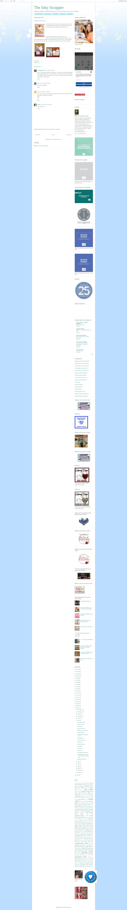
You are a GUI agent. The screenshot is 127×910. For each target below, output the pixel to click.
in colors (84, 818)
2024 (77, 673)
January (79, 772)
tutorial (80, 860)
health (87, 814)
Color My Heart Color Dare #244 (82, 365)
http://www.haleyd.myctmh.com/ (52, 38)
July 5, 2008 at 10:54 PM (44, 91)
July (79, 720)
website (81, 863)
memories (84, 826)
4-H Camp (79, 748)
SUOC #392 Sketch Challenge (81, 396)
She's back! (79, 746)
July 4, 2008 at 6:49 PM (45, 83)
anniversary (81, 784)
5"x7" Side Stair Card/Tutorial (86, 639)
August (79, 718)
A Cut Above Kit (84, 783)
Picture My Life (84, 834)
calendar (79, 789)
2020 (77, 682)
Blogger (69, 907)
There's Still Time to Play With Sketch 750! (82, 337)
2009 (77, 705)
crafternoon (83, 797)
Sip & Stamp (89, 845)
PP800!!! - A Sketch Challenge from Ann (83, 330)
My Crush (89, 828)
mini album (82, 828)
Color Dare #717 (79, 350)
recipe (81, 838)
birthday (87, 786)
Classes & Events (48, 14)
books (85, 787)
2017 (77, 688)
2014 (77, 695)
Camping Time (80, 738)
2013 (77, 697)
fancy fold (84, 806)
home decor (80, 817)
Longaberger (89, 822)
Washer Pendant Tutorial (85, 601)
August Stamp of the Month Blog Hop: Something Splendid (86, 647)
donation (88, 803)
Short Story (84, 845)
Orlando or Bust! (80, 724)
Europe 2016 (63, 14)
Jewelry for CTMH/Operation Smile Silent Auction (86, 652)
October (79, 714)
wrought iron (83, 866)
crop (86, 799)
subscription (90, 853)
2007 (77, 775)
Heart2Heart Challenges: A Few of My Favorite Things (86, 608)
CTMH (90, 799)
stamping (84, 852)
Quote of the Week (81, 728)
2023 (77, 676)
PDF (90, 832)
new (75, 829)
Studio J (83, 853)
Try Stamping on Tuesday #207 (81, 368)
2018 (77, 686)
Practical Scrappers (79, 384)
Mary (38, 83)
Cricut (79, 799)
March (79, 768)
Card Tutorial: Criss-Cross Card (82, 735)
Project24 (81, 837)
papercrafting (77, 832)
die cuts (87, 801)
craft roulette (87, 796)
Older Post (69, 134)
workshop (82, 864)
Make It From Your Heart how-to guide (84, 825)
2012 (77, 699)
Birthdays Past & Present (82, 730)
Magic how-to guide (86, 823)
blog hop (77, 788)
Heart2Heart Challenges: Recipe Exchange (85, 621)
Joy (38, 91)
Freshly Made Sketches (81, 335)
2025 (77, 671)
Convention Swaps (81, 722)
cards (38, 62)
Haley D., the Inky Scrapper (82, 116)
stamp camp (78, 848)
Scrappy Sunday (80, 732)
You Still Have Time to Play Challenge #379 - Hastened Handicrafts (82, 344)
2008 (77, 708)
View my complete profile (80, 133)
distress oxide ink (81, 803)
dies (92, 801)
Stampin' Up (81, 850)
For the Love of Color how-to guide (82, 807)
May (79, 764)
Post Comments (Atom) (56, 139)
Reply (38, 78)
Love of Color (77, 823)
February (80, 770)
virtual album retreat (79, 861)
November (80, 712)
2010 (77, 703)
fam (90, 804)
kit (80, 820)
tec (87, 855)
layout (85, 820)
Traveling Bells (40, 70)
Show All (92, 354)
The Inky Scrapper (49, 7)
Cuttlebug (82, 801)
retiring (81, 840)
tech (90, 855)
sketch (76, 846)
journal (76, 820)
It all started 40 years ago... (83, 752)
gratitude (83, 810)
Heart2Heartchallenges (79, 815)
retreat (85, 840)
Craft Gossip (77, 382)
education (79, 804)
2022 (77, 678)
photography (77, 834)
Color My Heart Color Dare (80, 375)
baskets (80, 786)
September (80, 716)
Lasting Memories (78, 386)
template (89, 857)
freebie (91, 807)
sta (92, 846)
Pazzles (84, 832)
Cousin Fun (79, 742)
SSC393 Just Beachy (80, 324)
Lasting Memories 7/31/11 (80, 391)
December (80, 709)
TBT (83, 855)
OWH (81, 831)
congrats (76, 796)
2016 (77, 690)
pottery (84, 835)
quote (76, 838)
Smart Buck (79, 726)
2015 (77, 693)
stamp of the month (88, 848)
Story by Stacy (77, 853)
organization (81, 829)
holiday (91, 815)
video (87, 860)
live (83, 822)
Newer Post (37, 134)
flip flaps (89, 806)
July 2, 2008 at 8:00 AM (49, 70)
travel (91, 858)
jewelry (89, 818)
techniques (78, 857)
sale (90, 840)
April (79, 766)
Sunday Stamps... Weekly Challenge (81, 323)
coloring (89, 794)
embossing (85, 804)
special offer (85, 846)
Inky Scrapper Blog (38, 14)
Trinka (38, 104)
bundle (91, 788)
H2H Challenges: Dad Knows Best (86, 659)
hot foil (86, 817)
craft (82, 796)
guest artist (90, 810)
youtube (89, 866)
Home (53, 134)
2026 (77, 669)
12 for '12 (77, 783)
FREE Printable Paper (84, 633)
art (86, 784)
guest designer (80, 812)
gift (90, 809)
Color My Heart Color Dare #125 (82, 370)
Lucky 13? (79, 750)
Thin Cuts (77, 858)
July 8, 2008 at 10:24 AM (46, 104)
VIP (90, 860)
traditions (86, 858)
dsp (92, 803)
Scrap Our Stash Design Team (82, 841)
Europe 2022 (70, 14)
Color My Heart (79, 349)
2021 (77, 680)
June (79, 761)
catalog (76, 791)
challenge (83, 791)
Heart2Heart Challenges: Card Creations (86, 614)
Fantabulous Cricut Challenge (81, 372)
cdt (79, 791)
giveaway (77, 810)
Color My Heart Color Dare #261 (82, 363)
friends (78, 809)
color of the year (83, 794)
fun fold (85, 809)
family (76, 806)
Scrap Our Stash (78, 389)
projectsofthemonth (88, 837)
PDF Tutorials (55, 14)
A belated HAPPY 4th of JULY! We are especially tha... (83, 756)
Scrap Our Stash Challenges (80, 379)
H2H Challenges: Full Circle (86, 626)
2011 (77, 701)
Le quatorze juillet (81, 744)
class (85, 793)
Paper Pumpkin (87, 831)
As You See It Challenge (81, 342)
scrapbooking (79, 843)
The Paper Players (80, 328)
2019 (77, 684)
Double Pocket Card (81, 759)
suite (78, 855)
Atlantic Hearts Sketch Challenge (82, 393)
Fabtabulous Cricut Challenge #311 (82, 361)
